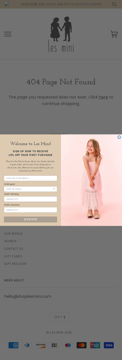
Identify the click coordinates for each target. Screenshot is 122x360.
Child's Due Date (12, 204)
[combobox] (29, 188)
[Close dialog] (119, 137)
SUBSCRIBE (30, 219)
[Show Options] (54, 188)
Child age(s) (9, 183)
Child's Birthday (11, 193)
